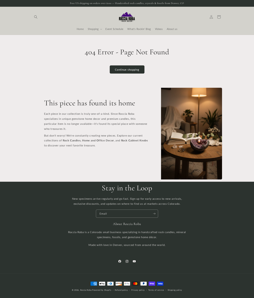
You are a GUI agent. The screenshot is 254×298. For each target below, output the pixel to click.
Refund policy (121, 290)
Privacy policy (138, 290)
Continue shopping (127, 69)
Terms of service (156, 290)
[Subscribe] (154, 214)
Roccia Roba (86, 290)
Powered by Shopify (101, 290)
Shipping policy (175, 290)
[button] (36, 17)
